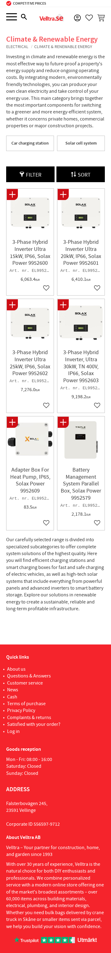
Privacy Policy (21, 710)
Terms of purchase (26, 704)
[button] (11, 17)
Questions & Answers (29, 676)
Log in (13, 731)
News (12, 690)
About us (16, 669)
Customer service (25, 683)
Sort (84, 174)
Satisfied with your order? (33, 724)
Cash (12, 697)
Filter (33, 174)
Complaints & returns (29, 717)
